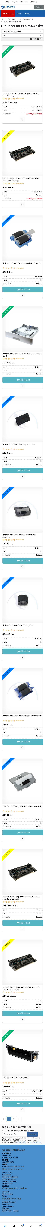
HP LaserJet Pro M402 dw (12, 21)
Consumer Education (10, 1177)
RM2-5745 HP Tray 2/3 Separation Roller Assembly (22, 806)
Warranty (5, 1186)
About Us (5, 1192)
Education (6, 1204)
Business (5, 1209)
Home (7, 2)
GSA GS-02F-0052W (10, 1211)
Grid (34, 39)
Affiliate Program (8, 1202)
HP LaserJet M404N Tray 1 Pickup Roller (17, 625)
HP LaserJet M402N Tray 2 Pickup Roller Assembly (22, 716)
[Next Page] (19, 1119)
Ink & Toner (12, 19)
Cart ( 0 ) (23, 2)
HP (19, 19)
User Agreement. (35, 1142)
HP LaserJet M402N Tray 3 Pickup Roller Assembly (21, 263)
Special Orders (8, 1206)
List (40, 39)
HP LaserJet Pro (27, 19)
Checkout (33, 2)
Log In (14, 2)
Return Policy (7, 1172)
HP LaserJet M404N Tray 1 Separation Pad (18, 444)
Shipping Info (7, 1183)
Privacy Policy (21, 1142)
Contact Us (6, 1175)
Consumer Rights (8, 1179)
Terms (4, 1196)
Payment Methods (9, 1181)
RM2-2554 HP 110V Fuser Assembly (16, 1078)
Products (9, 13)
